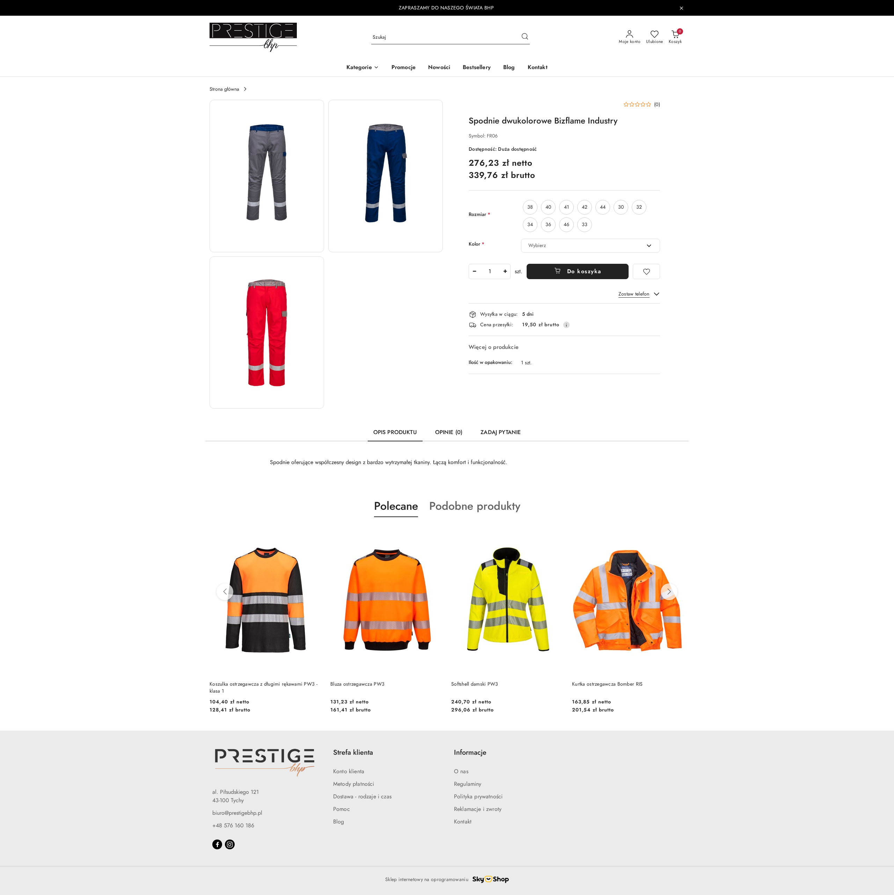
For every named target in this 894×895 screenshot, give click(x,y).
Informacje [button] (470, 752)
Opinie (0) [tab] (449, 432)
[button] (362, 68)
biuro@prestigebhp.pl (237, 813)
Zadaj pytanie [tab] (501, 432)
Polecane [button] (396, 506)
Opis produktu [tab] (395, 432)
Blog (338, 822)
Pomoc (341, 809)
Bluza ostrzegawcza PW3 (357, 683)
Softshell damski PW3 (474, 683)
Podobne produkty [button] (474, 506)
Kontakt (462, 822)
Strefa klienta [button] (353, 752)
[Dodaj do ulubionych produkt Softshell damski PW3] (555, 533)
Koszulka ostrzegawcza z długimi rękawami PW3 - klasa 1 (263, 687)
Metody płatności (353, 784)
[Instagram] (230, 844)
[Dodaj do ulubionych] (646, 271)
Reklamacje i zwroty (477, 809)
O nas (461, 771)
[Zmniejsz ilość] (474, 271)
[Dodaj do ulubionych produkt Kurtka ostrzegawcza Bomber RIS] (676, 533)
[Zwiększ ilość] (505, 271)
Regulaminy (468, 784)
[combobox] (590, 246)
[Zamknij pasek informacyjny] (681, 8)
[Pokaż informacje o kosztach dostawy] (566, 325)
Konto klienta (348, 771)
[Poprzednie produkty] (225, 591)
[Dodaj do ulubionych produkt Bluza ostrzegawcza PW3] (435, 533)
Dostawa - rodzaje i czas (362, 796)
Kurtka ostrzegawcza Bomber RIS (607, 683)
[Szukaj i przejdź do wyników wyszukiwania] (525, 37)
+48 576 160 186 (233, 825)
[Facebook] (217, 844)
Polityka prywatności (478, 796)
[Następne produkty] (669, 591)
